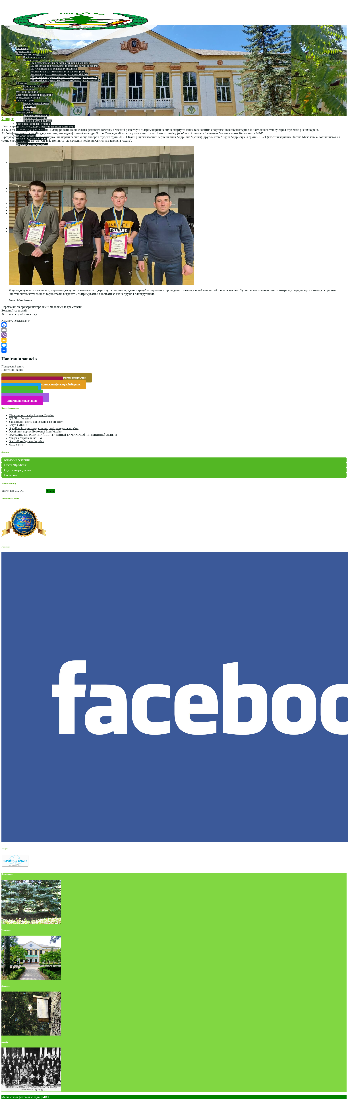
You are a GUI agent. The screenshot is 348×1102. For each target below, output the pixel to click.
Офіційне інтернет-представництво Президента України (43, 428)
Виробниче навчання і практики (33, 123)
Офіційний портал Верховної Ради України (35, 431)
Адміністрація (23, 51)
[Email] (174, 330)
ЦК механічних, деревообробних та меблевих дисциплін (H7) (64, 77)
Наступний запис (12, 369)
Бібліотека (21, 83)
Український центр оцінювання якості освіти (36, 421)
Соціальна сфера (25, 100)
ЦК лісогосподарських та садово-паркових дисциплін (59, 63)
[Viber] (174, 335)
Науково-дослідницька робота (32, 144)
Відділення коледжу (34, 57)
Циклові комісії (31, 60)
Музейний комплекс (27, 92)
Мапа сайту (16, 444)
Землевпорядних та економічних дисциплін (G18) (57, 71)
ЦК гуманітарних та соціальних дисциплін (54, 68)
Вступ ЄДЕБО (18, 424)
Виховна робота (24, 112)
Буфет (26, 109)
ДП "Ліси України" (20, 418)
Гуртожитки (29, 106)
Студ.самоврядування (17, 470)
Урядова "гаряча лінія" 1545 (26, 438)
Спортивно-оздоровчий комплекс (34, 94)
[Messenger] (174, 345)
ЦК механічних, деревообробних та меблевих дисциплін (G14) (65, 80)
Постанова (10, 475)
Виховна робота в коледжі (37, 121)
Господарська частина (28, 97)
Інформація (22, 48)
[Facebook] (174, 324)
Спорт (7, 118)
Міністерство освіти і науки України (31, 415)
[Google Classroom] (174, 340)
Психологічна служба (35, 118)
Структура (15, 45)
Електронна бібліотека (35, 86)
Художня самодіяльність (36, 115)
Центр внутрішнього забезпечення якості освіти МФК (45, 126)
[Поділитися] (174, 350)
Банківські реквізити (17, 459)
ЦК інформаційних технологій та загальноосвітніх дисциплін (64, 65)
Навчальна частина (26, 54)
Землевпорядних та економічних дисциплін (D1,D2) (59, 74)
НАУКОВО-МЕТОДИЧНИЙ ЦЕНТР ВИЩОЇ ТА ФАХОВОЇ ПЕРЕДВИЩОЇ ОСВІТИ (63, 434)
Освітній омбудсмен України (26, 441)
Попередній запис (12, 366)
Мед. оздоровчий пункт (36, 103)
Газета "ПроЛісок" (15, 465)
